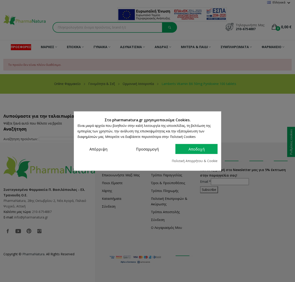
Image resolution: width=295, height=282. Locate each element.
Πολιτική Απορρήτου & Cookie (195, 161)
